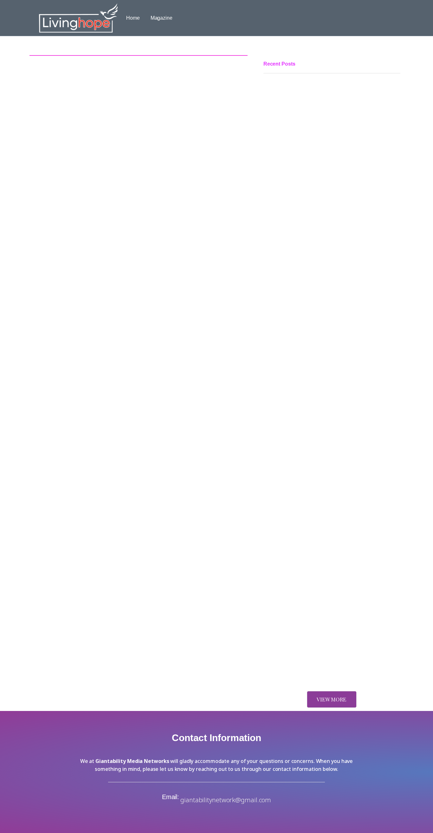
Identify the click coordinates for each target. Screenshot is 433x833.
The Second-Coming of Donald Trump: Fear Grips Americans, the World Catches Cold (331, 628)
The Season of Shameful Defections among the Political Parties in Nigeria (325, 227)
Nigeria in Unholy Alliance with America (307, 666)
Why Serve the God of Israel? (295, 520)
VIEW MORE (331, 699)
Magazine (161, 18)
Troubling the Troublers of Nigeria (300, 486)
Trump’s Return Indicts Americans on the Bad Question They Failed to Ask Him (330, 567)
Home (133, 18)
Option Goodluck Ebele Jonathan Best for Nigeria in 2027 (327, 382)
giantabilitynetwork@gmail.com (225, 800)
